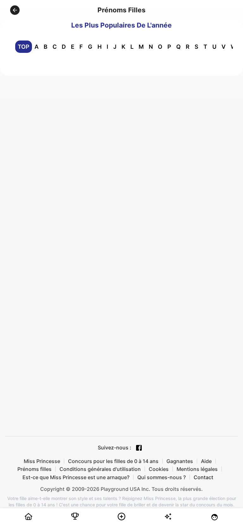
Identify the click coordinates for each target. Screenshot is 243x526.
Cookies (159, 469)
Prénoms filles (34, 469)
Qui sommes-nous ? (161, 477)
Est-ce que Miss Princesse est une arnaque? (75, 477)
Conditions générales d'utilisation (100, 469)
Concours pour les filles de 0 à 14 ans (113, 461)
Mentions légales (197, 469)
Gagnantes (179, 461)
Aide (206, 461)
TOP (23, 46)
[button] (15, 10)
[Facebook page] (139, 447)
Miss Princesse (42, 461)
